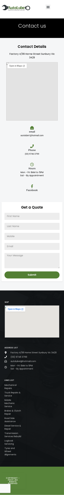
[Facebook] (32, 186)
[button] (48, 6)
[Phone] (32, 146)
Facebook (32, 190)
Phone (32, 150)
